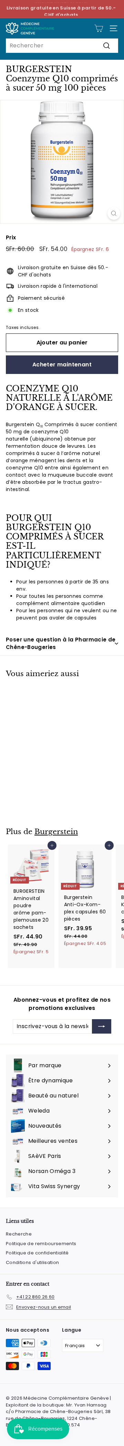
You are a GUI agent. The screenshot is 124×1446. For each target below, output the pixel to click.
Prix (11, 237)
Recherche (19, 1234)
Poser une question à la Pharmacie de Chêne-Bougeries (61, 643)
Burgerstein (56, 831)
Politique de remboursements (41, 1243)
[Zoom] (113, 213)
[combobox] (62, 45)
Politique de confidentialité (37, 1253)
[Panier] (99, 28)
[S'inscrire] (101, 1026)
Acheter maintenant (62, 364)
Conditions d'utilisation (32, 1262)
